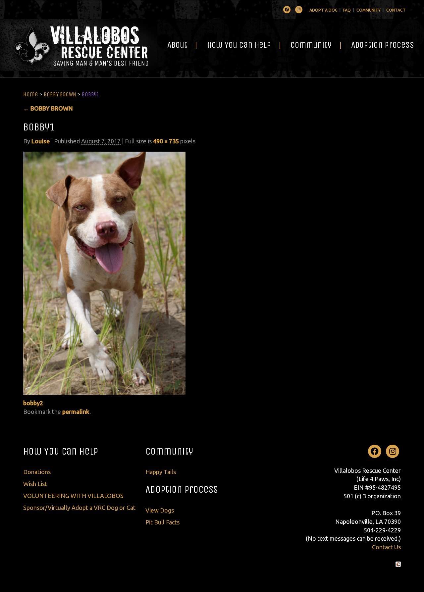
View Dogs (159, 510)
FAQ (347, 10)
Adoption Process (382, 45)
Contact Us (386, 547)
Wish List (35, 483)
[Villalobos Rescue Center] (78, 45)
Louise (40, 141)
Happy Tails (160, 472)
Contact (396, 10)
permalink (75, 411)
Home (30, 94)
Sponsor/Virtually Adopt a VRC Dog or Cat (79, 507)
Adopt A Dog (323, 10)
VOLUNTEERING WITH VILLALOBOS (73, 495)
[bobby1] (104, 272)
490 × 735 (166, 141)
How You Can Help (239, 45)
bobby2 (33, 403)
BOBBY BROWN (60, 94)
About (177, 45)
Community (368, 10)
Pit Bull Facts (162, 522)
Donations (37, 472)
